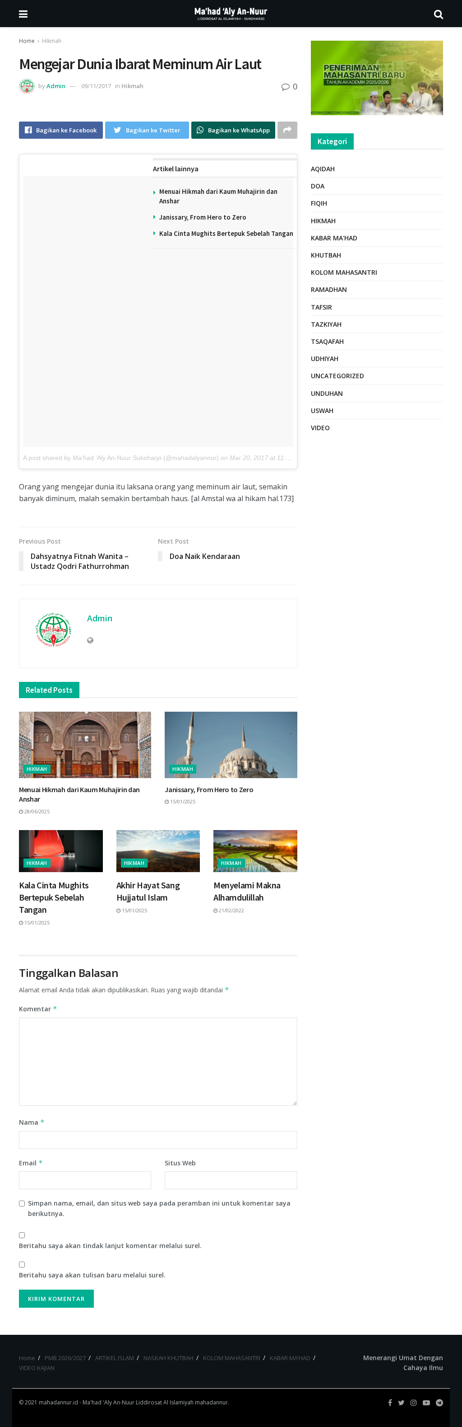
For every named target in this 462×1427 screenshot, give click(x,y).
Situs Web (180, 1163)
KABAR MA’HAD (290, 1358)
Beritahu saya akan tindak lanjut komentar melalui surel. (110, 1245)
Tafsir (321, 307)
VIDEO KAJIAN (37, 1368)
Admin (55, 86)
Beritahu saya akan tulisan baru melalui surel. (92, 1275)
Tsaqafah (327, 341)
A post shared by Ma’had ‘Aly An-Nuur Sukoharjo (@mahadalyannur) (121, 457)
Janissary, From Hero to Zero (202, 217)
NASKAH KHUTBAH (168, 1358)
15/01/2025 (182, 801)
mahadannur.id (58, 1402)
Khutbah (326, 255)
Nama (32, 1122)
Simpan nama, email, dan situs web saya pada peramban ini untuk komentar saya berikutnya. (159, 1208)
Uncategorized (337, 375)
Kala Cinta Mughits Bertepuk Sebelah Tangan (226, 233)
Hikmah (51, 41)
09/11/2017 (96, 86)
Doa (317, 186)
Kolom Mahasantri (344, 272)
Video (320, 427)
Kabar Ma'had (334, 238)
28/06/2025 (36, 811)
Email (31, 1163)
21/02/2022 (230, 910)
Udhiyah (324, 358)
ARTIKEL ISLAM (114, 1358)
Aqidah (323, 168)
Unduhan (327, 393)
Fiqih (319, 203)
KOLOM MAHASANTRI (231, 1358)
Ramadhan (329, 289)
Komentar (38, 1009)
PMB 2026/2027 (65, 1358)
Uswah (322, 410)
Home (27, 41)
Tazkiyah (326, 324)
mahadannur (211, 1402)
